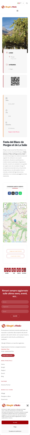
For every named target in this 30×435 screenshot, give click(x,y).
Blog (2, 376)
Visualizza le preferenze (15, 431)
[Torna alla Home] (9, 7)
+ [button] (5, 205)
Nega (15, 427)
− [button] (5, 207)
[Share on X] (13, 193)
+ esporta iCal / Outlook (15, 256)
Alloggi (3, 393)
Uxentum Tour (5, 349)
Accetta (15, 422)
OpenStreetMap (19, 241)
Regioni (3, 370)
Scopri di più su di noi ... (7, 355)
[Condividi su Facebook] (9, 193)
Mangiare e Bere (6, 396)
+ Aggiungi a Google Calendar (15, 251)
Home (3, 364)
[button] (27, 405)
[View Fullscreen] (5, 210)
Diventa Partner (5, 385)
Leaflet (12, 241)
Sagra (11, 69)
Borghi (3, 367)
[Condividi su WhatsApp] (20, 193)
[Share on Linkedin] (16, 193)
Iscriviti (15, 316)
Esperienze (4, 399)
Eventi (3, 373)
